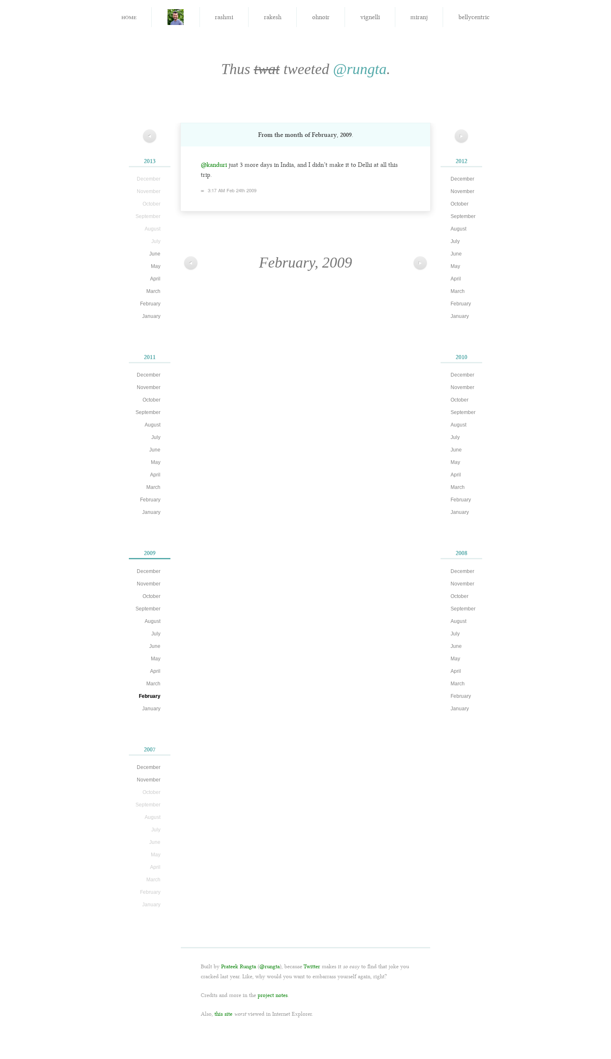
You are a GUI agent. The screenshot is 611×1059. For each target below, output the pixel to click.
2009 (149, 553)
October (151, 400)
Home (128, 16)
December (148, 375)
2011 (149, 357)
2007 (149, 749)
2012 (461, 161)
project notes (273, 995)
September (148, 412)
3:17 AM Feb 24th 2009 (232, 190)
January (151, 316)
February (150, 304)
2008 (462, 553)
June (154, 254)
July (155, 437)
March (153, 291)
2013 (149, 161)
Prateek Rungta (238, 966)
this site (223, 1014)
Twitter (311, 966)
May (155, 266)
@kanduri (214, 165)
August (152, 425)
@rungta (360, 69)
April (155, 279)
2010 (461, 357)
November (148, 387)
